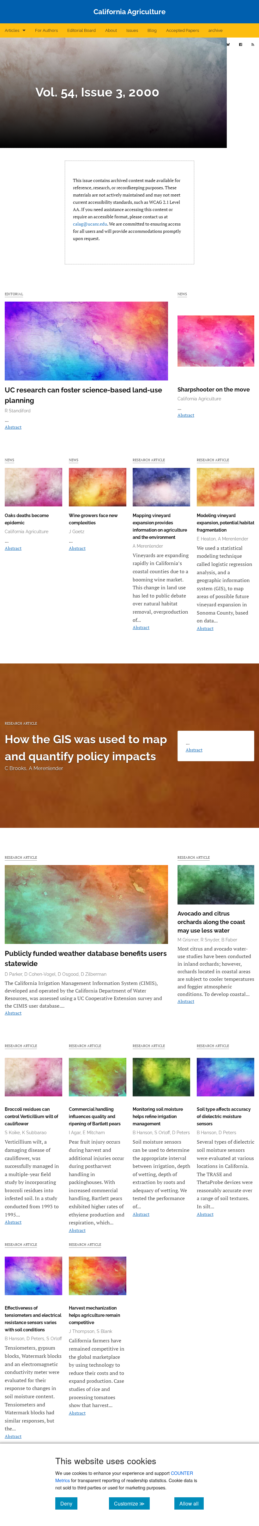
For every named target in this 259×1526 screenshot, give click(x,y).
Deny (68, 1503)
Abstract (13, 427)
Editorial (14, 294)
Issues (132, 30)
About (111, 30)
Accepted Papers (182, 30)
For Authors (46, 30)
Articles (12, 30)
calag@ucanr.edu (90, 224)
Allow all (191, 1503)
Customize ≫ (132, 1503)
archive (215, 30)
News (182, 294)
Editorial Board (81, 30)
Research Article (149, 459)
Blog (152, 30)
